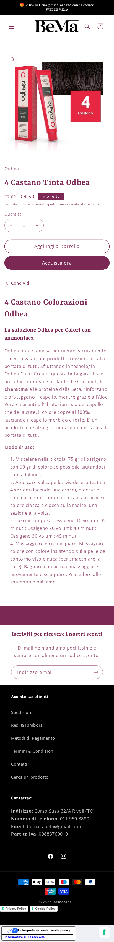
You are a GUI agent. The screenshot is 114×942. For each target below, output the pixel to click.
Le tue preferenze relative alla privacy (44, 930)
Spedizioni (21, 712)
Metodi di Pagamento (33, 738)
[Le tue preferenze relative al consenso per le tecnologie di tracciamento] (104, 932)
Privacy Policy (16, 908)
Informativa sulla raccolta (25, 937)
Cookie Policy (45, 908)
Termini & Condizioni (33, 751)
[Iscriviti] (96, 672)
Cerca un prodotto (30, 777)
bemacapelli (64, 902)
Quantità (13, 214)
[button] (11, 26)
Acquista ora (57, 263)
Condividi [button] (21, 283)
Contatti (19, 764)
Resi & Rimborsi (27, 725)
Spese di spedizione (48, 204)
